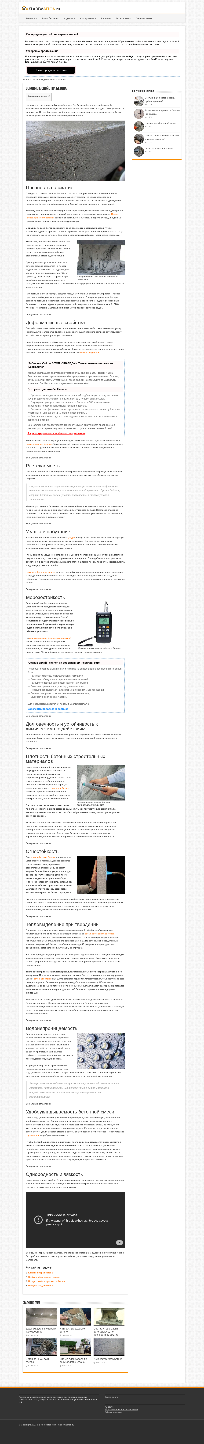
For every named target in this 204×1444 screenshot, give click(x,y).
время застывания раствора (99, 933)
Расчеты (106, 18)
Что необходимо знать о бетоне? (49, 79)
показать (45, 96)
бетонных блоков (42, 978)
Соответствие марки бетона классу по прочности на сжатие (106, 1331)
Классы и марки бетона (40, 1272)
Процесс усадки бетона (40, 1285)
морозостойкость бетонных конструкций (50, 638)
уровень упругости (89, 352)
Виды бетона (50, 18)
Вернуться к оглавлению (38, 314)
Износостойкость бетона (108, 1359)
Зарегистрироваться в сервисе (48, 708)
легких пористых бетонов (39, 444)
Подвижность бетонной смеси (160, 123)
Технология (123, 18)
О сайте (109, 1407)
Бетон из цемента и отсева (159, 148)
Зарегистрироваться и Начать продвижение (56, 433)
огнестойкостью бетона (43, 857)
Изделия (69, 18)
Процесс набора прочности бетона (46, 1281)
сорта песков (32, 1135)
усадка (71, 537)
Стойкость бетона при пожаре (44, 1277)
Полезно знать (144, 18)
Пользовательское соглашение (121, 1409)
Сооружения (88, 18)
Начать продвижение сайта (51, 70)
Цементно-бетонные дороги (40, 572)
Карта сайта (111, 1397)
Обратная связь (113, 1412)
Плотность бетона (60, 788)
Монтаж (31, 18)
